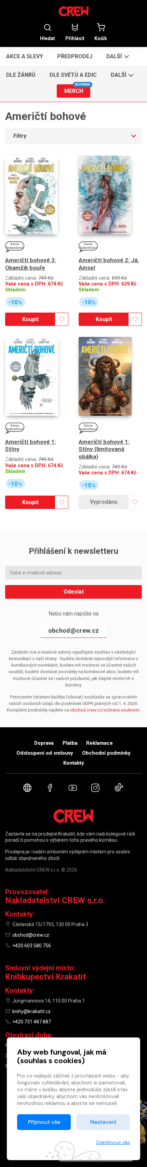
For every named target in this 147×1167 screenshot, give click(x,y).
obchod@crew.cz (73, 630)
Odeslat (74, 591)
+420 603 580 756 (31, 945)
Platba (70, 743)
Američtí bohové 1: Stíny (30, 445)
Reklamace (99, 743)
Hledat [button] (47, 38)
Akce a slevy (24, 56)
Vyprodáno (104, 502)
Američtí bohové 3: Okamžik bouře (30, 264)
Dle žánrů (21, 75)
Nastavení (103, 1122)
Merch (77, 89)
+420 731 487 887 (31, 1021)
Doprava (44, 743)
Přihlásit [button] (74, 38)
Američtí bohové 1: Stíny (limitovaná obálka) (104, 449)
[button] (117, 56)
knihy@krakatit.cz (31, 1011)
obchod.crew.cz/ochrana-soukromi (104, 710)
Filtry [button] (19, 136)
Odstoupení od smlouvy (44, 753)
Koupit (30, 319)
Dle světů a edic (73, 75)
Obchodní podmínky (106, 753)
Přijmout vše (44, 1122)
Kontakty (73, 763)
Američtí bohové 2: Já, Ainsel (109, 264)
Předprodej (74, 56)
